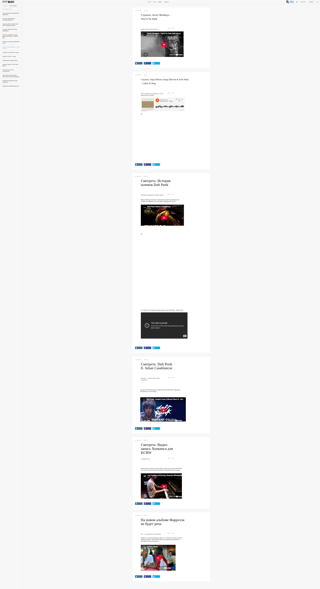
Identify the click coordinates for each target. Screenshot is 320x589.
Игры (154, 1)
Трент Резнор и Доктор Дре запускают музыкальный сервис (10, 75)
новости (5, 5)
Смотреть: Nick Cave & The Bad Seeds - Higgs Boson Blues (10, 24)
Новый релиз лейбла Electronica (10, 86)
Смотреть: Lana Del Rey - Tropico (10, 52)
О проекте (303, 1)
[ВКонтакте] (138, 63)
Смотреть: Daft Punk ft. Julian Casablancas (9, 30)
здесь (142, 471)
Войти (311, 1)
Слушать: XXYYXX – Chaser (9, 56)
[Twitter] (156, 63)
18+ (318, 1)
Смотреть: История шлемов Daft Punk (10, 42)
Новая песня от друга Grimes (9, 60)
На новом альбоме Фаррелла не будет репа (10, 13)
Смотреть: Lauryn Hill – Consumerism (8, 70)
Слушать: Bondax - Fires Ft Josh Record (10, 65)
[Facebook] (147, 63)
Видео (160, 1)
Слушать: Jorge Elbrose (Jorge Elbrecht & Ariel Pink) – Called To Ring (10, 36)
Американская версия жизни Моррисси (9, 81)
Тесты (149, 1)
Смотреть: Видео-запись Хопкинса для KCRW (8, 19)
